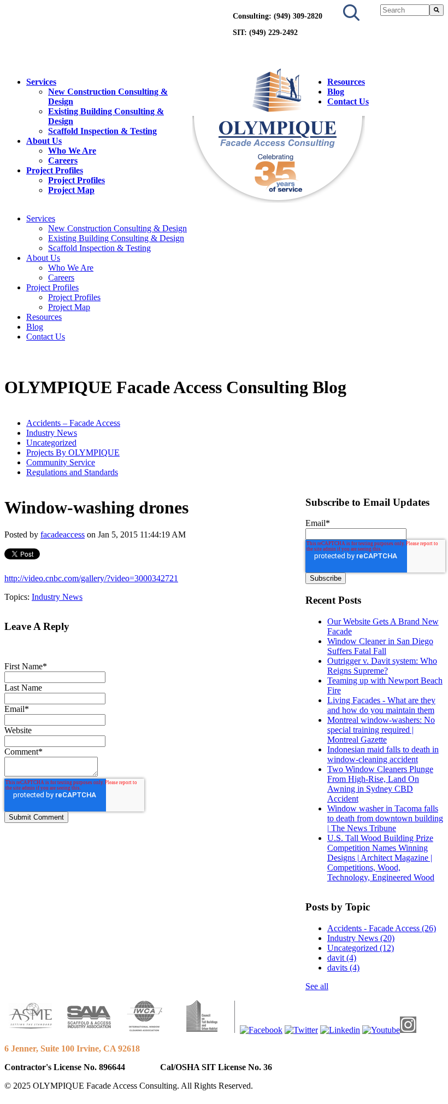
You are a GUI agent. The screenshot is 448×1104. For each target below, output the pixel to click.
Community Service (60, 462)
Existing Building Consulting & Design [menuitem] (116, 238)
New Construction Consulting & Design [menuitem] (117, 228)
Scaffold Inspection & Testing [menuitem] (102, 131)
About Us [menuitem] (44, 140)
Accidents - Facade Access (381, 928)
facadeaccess (62, 534)
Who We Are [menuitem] (72, 150)
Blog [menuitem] (335, 91)
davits (343, 967)
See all (316, 986)
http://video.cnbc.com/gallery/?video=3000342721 (91, 578)
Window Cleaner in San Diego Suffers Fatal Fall (380, 646)
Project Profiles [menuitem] (54, 170)
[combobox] (404, 10)
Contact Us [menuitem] (348, 101)
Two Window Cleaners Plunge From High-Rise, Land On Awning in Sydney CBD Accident (380, 783)
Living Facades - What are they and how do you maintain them (381, 705)
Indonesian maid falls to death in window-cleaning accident (383, 754)
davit (341, 957)
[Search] (436, 10)
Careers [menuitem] (63, 160)
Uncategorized (51, 442)
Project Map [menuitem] (71, 190)
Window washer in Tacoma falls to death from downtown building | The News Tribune (385, 818)
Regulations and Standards (72, 472)
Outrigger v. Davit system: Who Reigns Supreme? (382, 665)
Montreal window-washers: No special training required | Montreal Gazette (381, 729)
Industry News (51, 432)
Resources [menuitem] (346, 81)
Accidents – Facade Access (73, 423)
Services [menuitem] (41, 81)
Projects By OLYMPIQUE (73, 452)
